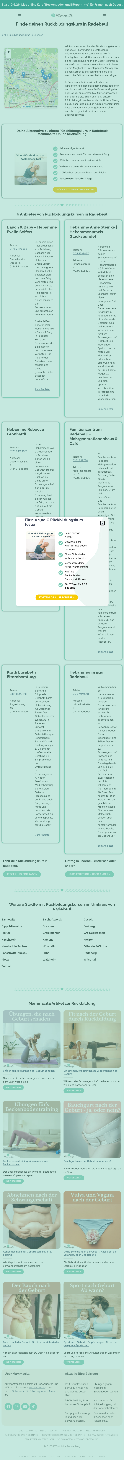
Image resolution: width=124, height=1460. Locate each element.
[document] (62, 730)
